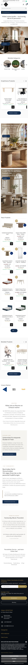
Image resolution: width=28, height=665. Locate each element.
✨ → (6, 12)
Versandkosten (11, 103)
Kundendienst (14, 598)
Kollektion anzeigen (13, 113)
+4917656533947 (8, 622)
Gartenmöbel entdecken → (9, 454)
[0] (26, 4)
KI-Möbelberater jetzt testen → (10, 501)
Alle (13, 330)
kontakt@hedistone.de (9, 626)
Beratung (14, 602)
